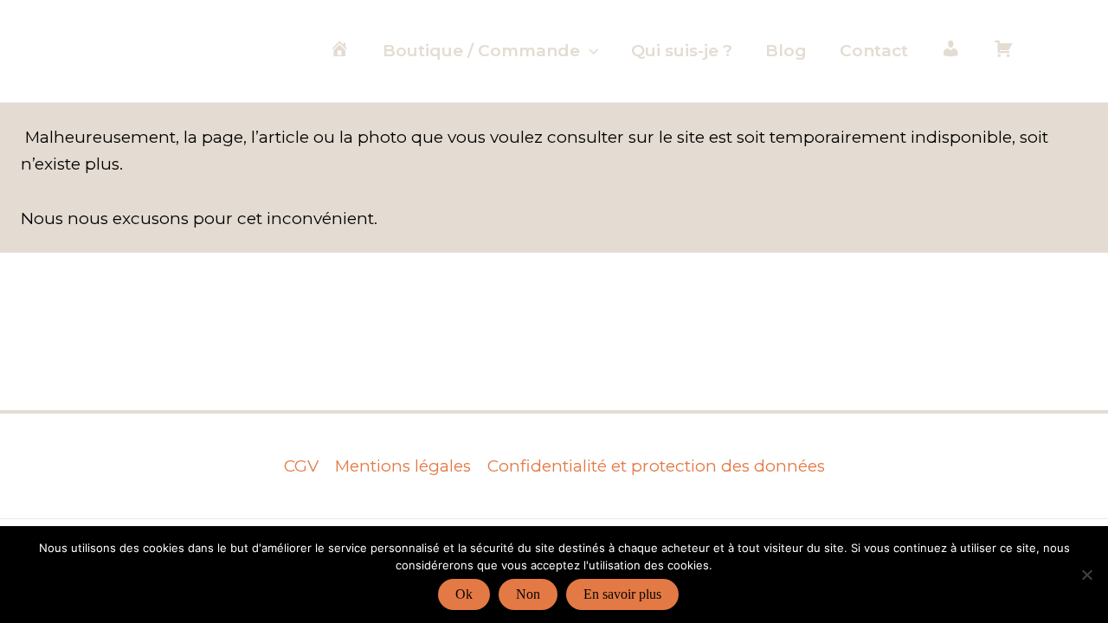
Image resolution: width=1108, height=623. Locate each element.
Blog (786, 51)
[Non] (1086, 574)
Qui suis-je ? (681, 51)
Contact (874, 51)
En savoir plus (622, 594)
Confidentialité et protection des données (656, 466)
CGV (301, 466)
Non (528, 594)
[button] (589, 51)
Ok (464, 594)
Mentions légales (403, 466)
